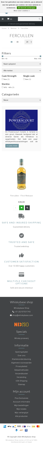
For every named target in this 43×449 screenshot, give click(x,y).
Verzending (21, 377)
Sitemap (21, 384)
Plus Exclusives (21, 398)
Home (4, 28)
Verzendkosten (21, 374)
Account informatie (21, 402)
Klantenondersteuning (21, 359)
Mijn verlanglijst (21, 413)
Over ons (21, 356)
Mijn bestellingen (21, 405)
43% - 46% (9, 87)
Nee (7, 79)
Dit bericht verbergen (26, 8)
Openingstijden (21, 352)
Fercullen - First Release (21, 195)
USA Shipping (21, 381)
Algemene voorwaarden (21, 363)
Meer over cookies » (22, 11)
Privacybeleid (21, 366)
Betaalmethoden (22, 370)
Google (29, 442)
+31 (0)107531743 (23, 312)
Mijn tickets (21, 409)
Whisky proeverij (21, 338)
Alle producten (21, 416)
